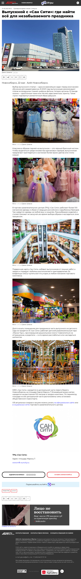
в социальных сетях (21, 405)
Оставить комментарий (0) (63, 474)
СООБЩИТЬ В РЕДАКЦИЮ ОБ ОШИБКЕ (61, 533)
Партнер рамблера (34, 571)
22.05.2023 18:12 (7, 8)
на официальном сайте (64, 403)
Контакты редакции (22, 533)
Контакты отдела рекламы (40, 533)
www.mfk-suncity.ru (20, 463)
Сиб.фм (15, 72)
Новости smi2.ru (9, 526)
